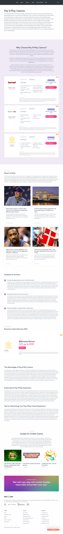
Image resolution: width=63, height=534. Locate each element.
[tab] (23, 79)
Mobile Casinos (25, 514)
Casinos (21, 2)
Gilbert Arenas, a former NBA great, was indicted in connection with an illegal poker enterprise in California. (17, 251)
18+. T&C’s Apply (21, 97)
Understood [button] (53, 529)
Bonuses (27, 2)
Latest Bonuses (44, 512)
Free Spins (43, 518)
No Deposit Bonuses (45, 519)
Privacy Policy (6, 521)
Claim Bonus (51, 87)
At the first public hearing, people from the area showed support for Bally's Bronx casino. (45, 210)
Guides (33, 2)
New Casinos (25, 512)
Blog (46, 2)
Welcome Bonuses (45, 516)
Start (17, 2)
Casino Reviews (26, 523)
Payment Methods (39, 2)
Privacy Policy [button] (57, 527)
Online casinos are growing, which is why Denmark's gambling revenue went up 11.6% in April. (45, 251)
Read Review (11, 89)
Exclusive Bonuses (45, 514)
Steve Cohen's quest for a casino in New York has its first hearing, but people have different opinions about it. (16, 210)
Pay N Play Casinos (26, 521)
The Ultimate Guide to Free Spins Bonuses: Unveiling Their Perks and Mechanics (12, 465)
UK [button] (57, 2)
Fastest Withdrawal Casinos (28, 518)
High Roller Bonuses (45, 523)
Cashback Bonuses (45, 521)
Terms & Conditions (8, 519)
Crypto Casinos (26, 519)
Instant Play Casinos (26, 516)
